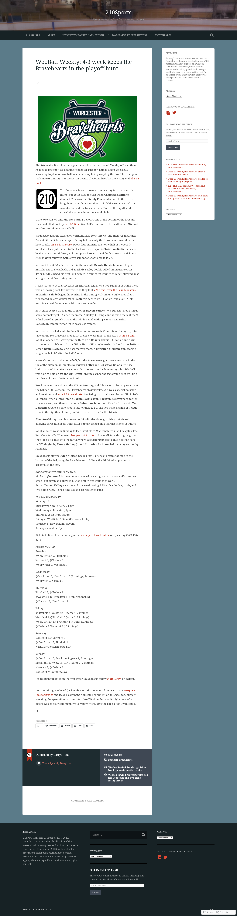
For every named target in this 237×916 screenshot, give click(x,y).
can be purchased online (95, 535)
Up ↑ (212, 909)
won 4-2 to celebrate (70, 394)
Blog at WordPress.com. (37, 909)
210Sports (118, 12)
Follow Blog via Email (179, 124)
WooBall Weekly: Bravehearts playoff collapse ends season (186, 173)
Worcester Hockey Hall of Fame (84, 35)
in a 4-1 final (72, 224)
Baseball (113, 759)
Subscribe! (173, 147)
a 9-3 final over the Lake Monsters (115, 290)
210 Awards (33, 35)
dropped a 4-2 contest (83, 435)
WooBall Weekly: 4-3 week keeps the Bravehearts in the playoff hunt (84, 65)
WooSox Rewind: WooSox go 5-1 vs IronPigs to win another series (127, 769)
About (51, 35)
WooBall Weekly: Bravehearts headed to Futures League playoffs (188, 180)
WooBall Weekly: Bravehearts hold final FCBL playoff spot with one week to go (188, 197)
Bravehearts (163, 35)
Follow (95, 892)
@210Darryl (114, 678)
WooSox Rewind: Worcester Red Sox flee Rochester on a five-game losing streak (128, 777)
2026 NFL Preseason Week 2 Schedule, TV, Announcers (187, 166)
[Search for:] (118, 835)
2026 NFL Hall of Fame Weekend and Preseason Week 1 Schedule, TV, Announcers (186, 188)
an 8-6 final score (61, 244)
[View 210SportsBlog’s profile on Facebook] (159, 857)
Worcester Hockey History (129, 35)
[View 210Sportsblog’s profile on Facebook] (168, 113)
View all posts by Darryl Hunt (57, 763)
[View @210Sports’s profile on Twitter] (174, 113)
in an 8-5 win (127, 335)
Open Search (212, 35)
